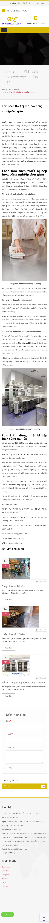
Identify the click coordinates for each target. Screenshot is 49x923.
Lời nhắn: (11, 747)
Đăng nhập (16, 3)
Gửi (10, 768)
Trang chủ (6, 89)
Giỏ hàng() (40, 3)
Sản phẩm (5, 875)
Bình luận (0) (42, 582)
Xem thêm (8, 600)
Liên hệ (5, 887)
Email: (9, 734)
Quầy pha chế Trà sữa (13, 586)
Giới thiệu (5, 871)
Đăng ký (28, 3)
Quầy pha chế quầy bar (14, 634)
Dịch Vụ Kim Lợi (23, 780)
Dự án (4, 883)
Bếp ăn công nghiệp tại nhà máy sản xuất (23, 682)
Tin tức (17, 89)
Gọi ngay (8, 914)
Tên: (8, 720)
